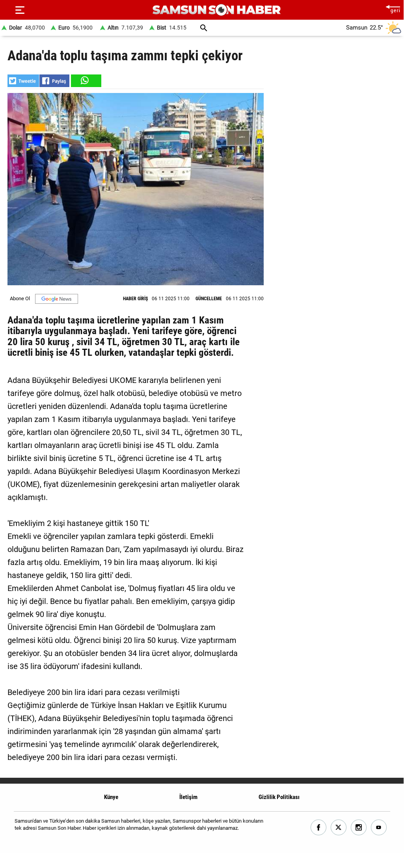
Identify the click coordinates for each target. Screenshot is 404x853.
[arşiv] (203, 27)
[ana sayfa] (393, 8)
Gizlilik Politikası (279, 797)
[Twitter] (339, 828)
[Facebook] (319, 828)
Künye (111, 797)
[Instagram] (359, 828)
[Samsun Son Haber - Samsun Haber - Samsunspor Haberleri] (217, 10)
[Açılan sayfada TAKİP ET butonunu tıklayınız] (56, 299)
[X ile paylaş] (23, 80)
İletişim (188, 797)
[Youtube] (379, 828)
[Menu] (20, 10)
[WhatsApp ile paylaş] (85, 80)
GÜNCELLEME (208, 298)
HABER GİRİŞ (135, 298)
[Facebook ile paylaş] (54, 80)
